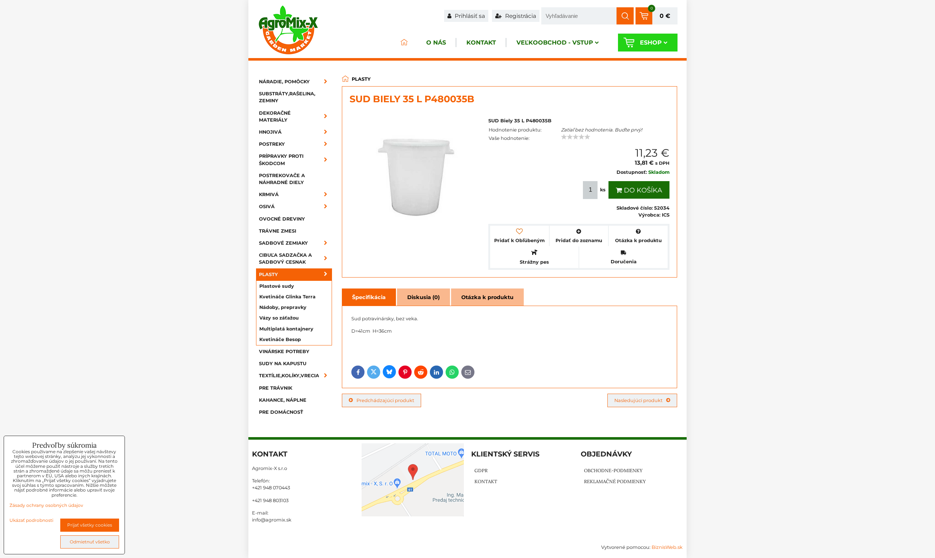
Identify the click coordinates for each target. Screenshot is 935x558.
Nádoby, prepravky (282, 307)
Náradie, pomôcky (284, 81)
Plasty (268, 274)
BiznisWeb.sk (667, 547)
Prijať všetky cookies (89, 525)
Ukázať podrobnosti (31, 520)
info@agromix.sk (271, 520)
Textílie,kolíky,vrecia (289, 375)
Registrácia (520, 15)
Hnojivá (270, 132)
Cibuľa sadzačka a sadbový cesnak (285, 258)
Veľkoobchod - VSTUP (554, 42)
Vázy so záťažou (279, 318)
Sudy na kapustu (282, 363)
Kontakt (481, 42)
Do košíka (642, 190)
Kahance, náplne (282, 400)
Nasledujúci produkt (638, 400)
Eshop (651, 42)
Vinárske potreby (284, 351)
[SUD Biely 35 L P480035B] (415, 178)
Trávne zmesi (277, 231)
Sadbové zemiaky (283, 243)
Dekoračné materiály (275, 116)
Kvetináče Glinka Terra (287, 296)
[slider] (575, 137)
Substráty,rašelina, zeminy (287, 97)
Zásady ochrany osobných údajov (46, 505)
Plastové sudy (276, 286)
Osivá (267, 206)
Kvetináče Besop (280, 339)
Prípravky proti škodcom (281, 159)
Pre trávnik (275, 388)
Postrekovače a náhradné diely (282, 179)
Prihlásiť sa (469, 15)
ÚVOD (404, 42)
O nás (436, 42)
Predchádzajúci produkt (385, 400)
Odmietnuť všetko (90, 541)
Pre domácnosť (281, 412)
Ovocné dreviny (282, 219)
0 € (665, 15)
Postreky (272, 144)
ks (603, 189)
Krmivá (269, 194)
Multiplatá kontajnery (286, 329)
